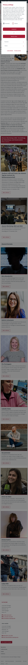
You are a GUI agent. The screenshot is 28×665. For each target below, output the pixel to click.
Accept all (14, 29)
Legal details (10, 50)
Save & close (14, 36)
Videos (16, 23)
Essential (7, 23)
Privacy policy (17, 50)
